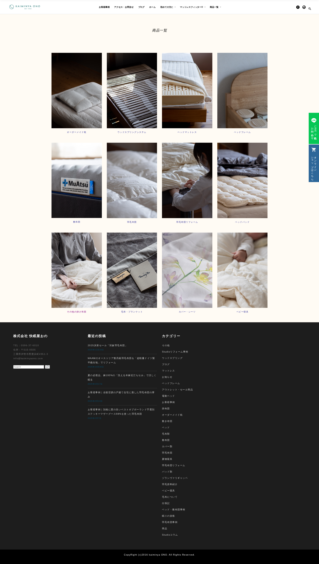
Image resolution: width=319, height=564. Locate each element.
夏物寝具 (167, 459)
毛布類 (166, 433)
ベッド (166, 427)
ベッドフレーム (171, 383)
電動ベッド (168, 396)
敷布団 (166, 440)
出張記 (166, 503)
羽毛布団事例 (169, 522)
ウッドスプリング (172, 358)
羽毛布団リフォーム (173, 465)
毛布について (169, 497)
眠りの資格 (168, 515)
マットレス (168, 370)
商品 (164, 528)
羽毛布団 (167, 452)
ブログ (166, 364)
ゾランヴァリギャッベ (175, 478)
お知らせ (167, 377)
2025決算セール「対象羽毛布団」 (108, 345)
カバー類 (167, 446)
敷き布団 (167, 421)
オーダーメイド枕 (172, 414)
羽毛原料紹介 (169, 484)
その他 (166, 345)
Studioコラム (170, 534)
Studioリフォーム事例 (175, 351)
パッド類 (167, 471)
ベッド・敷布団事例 (173, 509)
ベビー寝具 (168, 490)
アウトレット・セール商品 (177, 389)
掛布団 (166, 408)
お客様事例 (168, 402)
